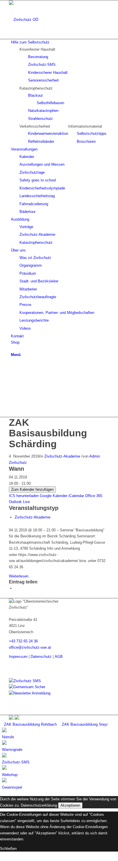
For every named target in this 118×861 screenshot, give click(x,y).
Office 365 (93, 496)
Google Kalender (53, 496)
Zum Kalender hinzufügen (32, 489)
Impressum (18, 656)
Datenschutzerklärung (39, 805)
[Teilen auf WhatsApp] (16, 588)
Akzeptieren (70, 805)
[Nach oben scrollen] (1, 858)
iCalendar (76, 496)
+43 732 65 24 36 (23, 641)
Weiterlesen (18, 576)
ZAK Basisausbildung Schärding (48, 433)
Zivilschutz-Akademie (62, 456)
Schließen (8, 848)
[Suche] (12, 348)
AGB (59, 656)
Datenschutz (41, 656)
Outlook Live (19, 502)
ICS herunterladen (24, 496)
